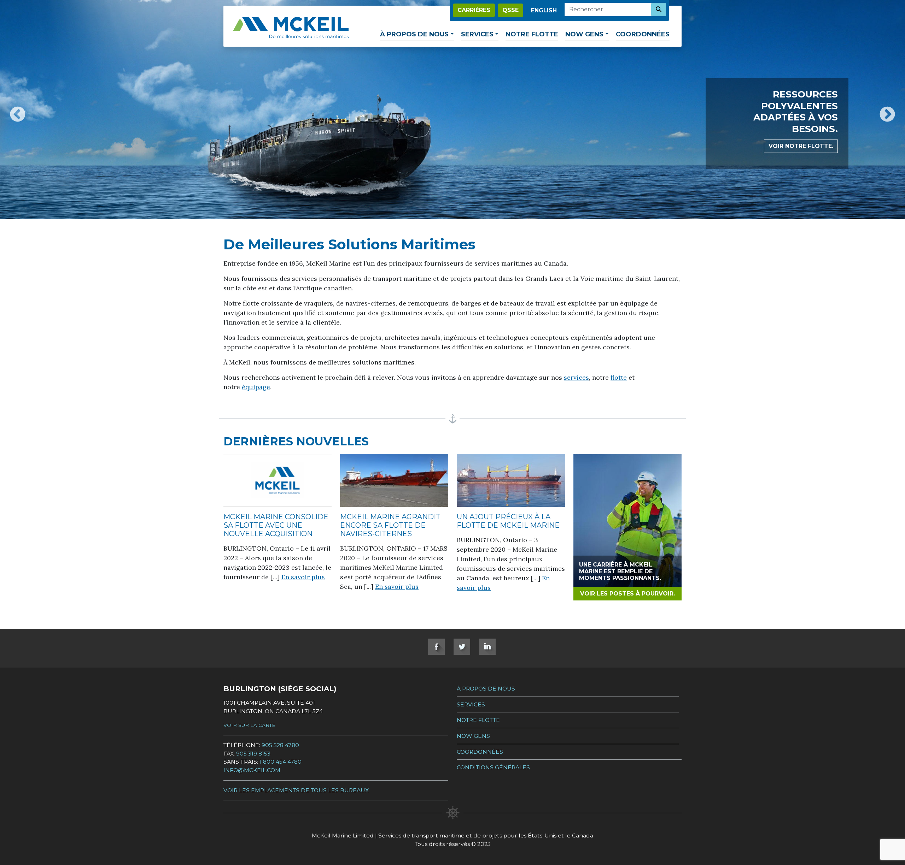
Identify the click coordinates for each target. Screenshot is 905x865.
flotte (619, 377)
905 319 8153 (253, 753)
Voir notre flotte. (801, 146)
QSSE (510, 10)
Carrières (473, 10)
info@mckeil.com (251, 770)
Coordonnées (643, 34)
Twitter (462, 647)
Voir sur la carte (249, 725)
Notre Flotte (532, 34)
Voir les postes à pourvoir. (627, 593)
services (576, 377)
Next (887, 109)
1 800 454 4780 (280, 761)
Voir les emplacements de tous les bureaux (296, 790)
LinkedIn (487, 647)
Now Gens (584, 34)
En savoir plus (303, 577)
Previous (18, 109)
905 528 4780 (280, 745)
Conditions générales (493, 767)
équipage (256, 387)
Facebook (436, 647)
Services (477, 34)
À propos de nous (414, 34)
